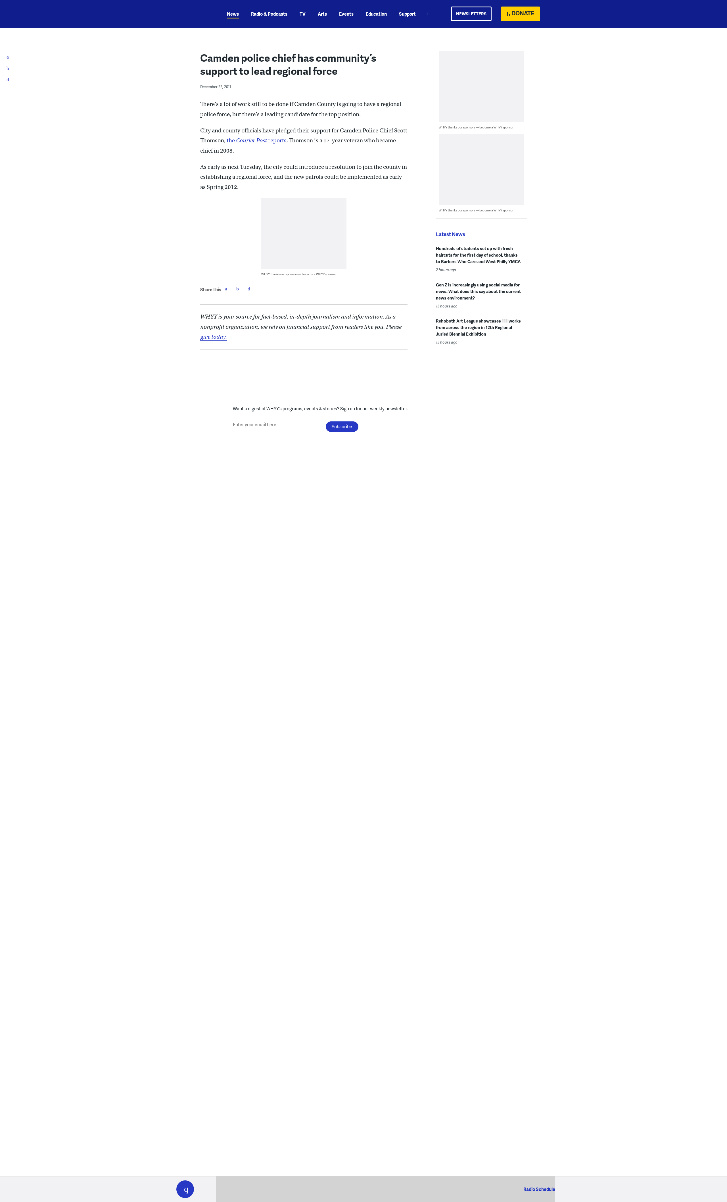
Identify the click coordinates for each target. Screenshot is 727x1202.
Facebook (226, 288)
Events (346, 14)
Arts (322, 14)
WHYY (192, 13)
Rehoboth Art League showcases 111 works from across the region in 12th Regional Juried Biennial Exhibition (478, 327)
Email (248, 288)
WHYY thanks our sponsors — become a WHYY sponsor (298, 274)
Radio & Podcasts (269, 14)
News (233, 14)
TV (303, 14)
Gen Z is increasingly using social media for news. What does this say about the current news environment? (478, 291)
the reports (257, 140)
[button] (185, 1189)
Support (407, 14)
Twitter (237, 288)
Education (376, 14)
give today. (213, 336)
